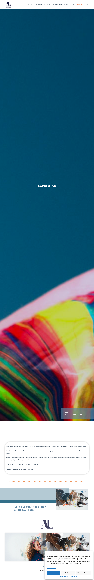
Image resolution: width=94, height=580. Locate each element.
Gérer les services (51, 568)
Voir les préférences (83, 573)
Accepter (53, 573)
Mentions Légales (74, 576)
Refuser (68, 573)
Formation (79, 4)
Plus (86, 4)
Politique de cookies (64, 576)
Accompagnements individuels (62, 4)
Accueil (30, 4)
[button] (90, 553)
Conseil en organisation (43, 4)
